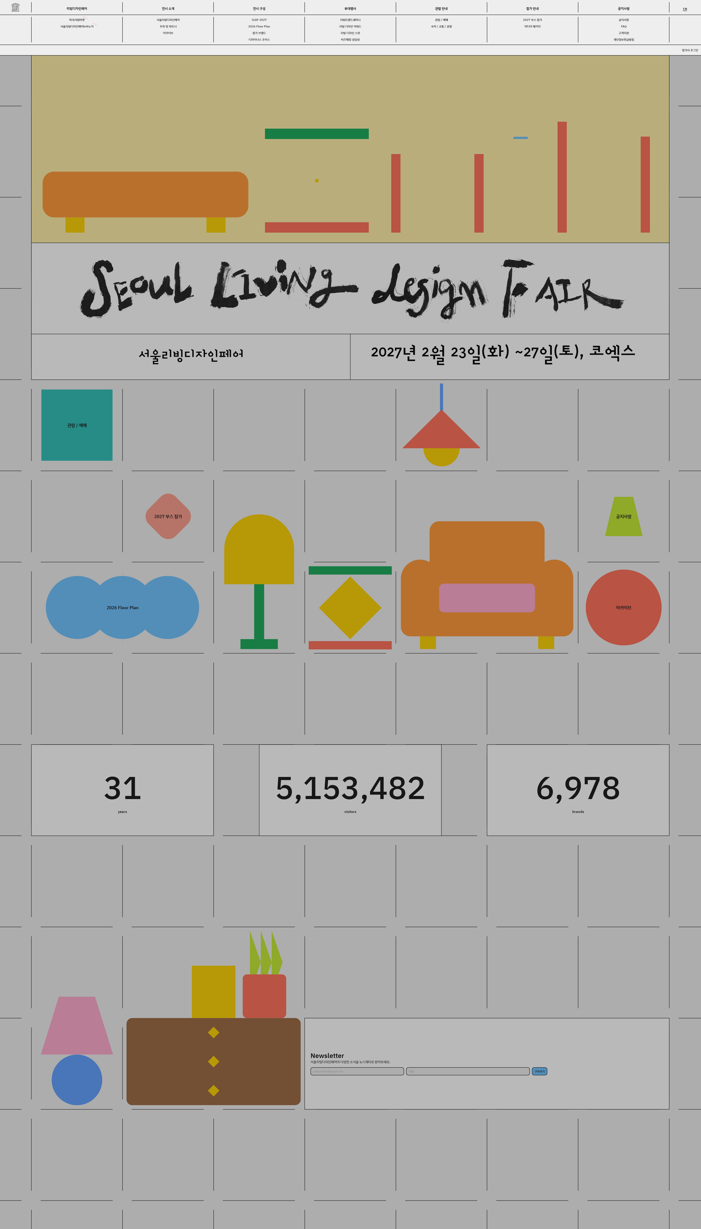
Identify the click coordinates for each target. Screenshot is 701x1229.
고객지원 (624, 33)
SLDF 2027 (259, 20)
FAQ (624, 26)
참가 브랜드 (259, 33)
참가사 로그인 (690, 50)
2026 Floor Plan (259, 26)
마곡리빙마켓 (77, 20)
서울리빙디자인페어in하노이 (76, 26)
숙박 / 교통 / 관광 (441, 26)
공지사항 (624, 20)
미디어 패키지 (532, 26)
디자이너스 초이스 (259, 39)
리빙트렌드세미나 (350, 20)
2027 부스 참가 (532, 20)
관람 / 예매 (441, 20)
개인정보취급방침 (624, 39)
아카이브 (168, 33)
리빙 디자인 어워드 (350, 26)
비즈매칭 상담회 (350, 39)
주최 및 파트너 (168, 26)
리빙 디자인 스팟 (350, 33)
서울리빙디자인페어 (168, 20)
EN (685, 9)
